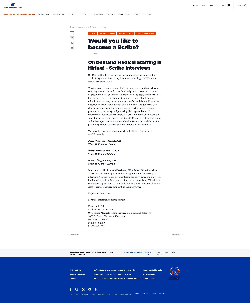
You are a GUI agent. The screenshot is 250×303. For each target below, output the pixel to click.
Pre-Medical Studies (126, 33)
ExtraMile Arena (148, 278)
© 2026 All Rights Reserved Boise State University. (150, 293)
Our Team (71, 14)
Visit (204, 5)
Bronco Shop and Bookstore (105, 278)
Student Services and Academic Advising (19, 14)
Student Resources (96, 14)
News (105, 27)
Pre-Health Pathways (107, 33)
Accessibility (84, 294)
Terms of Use (74, 294)
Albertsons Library (77, 274)
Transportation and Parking (105, 274)
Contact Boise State (126, 294)
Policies (115, 294)
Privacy (93, 294)
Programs (82, 14)
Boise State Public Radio (152, 270)
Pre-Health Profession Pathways (118, 14)
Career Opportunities (126, 270)
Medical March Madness (142, 14)
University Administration (128, 278)
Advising (93, 33)
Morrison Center (149, 274)
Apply (195, 5)
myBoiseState (75, 270)
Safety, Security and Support (105, 270)
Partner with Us (124, 274)
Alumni (73, 278)
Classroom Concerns (104, 294)
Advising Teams (59, 14)
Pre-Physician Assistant (145, 33)
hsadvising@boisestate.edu (133, 252)
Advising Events (44, 14)
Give (211, 5)
